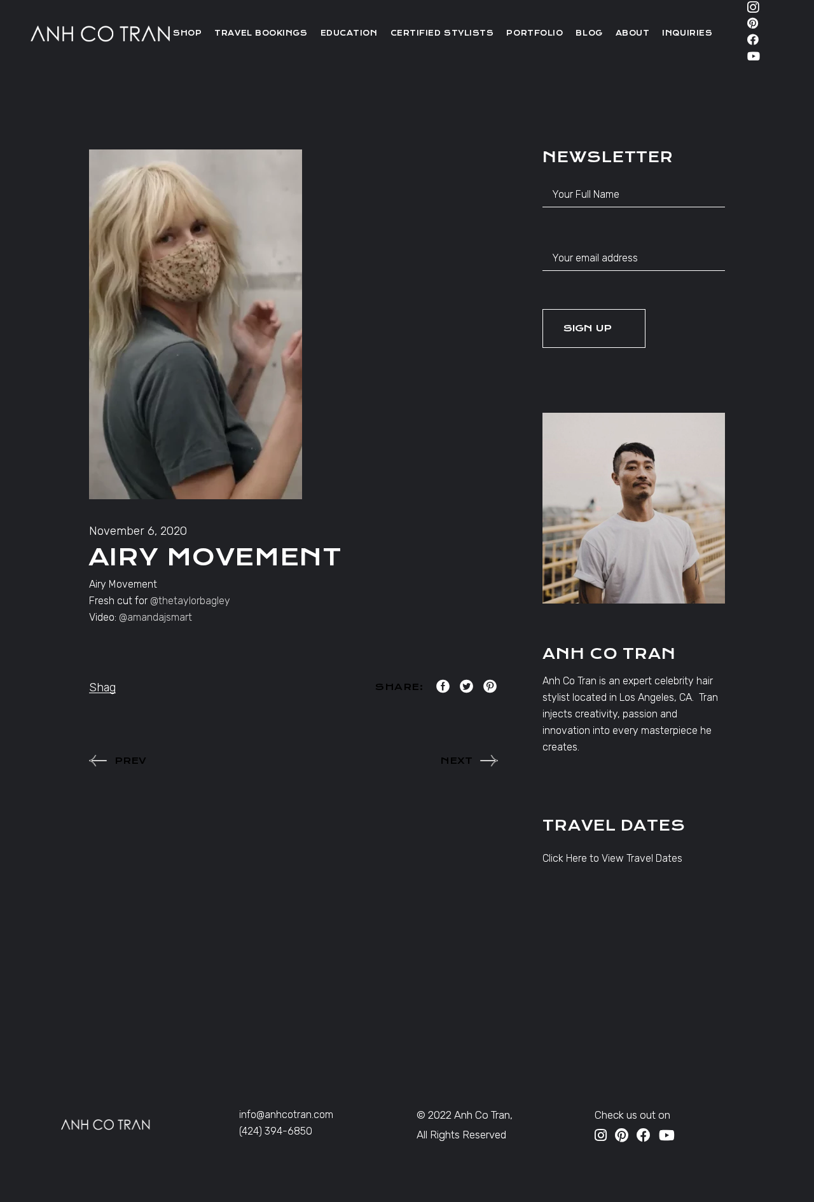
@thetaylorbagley (190, 601)
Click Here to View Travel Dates (612, 858)
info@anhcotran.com (286, 1115)
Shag (102, 687)
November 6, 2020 (138, 531)
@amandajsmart (155, 617)
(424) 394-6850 (275, 1131)
